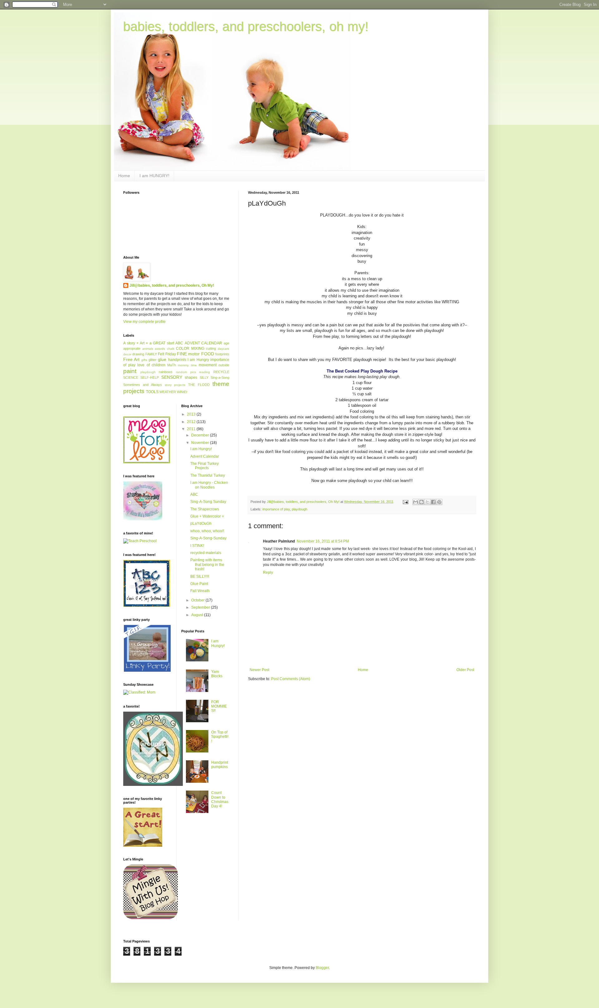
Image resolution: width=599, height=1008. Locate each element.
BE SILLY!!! (199, 576)
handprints (177, 360)
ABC (179, 343)
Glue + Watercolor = (207, 516)
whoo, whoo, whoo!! (207, 531)
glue (162, 359)
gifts (144, 360)
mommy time (187, 365)
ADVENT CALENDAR (203, 343)
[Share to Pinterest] (439, 502)
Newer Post (259, 670)
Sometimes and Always (142, 385)
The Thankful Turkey (207, 475)
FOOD (207, 353)
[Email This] (415, 502)
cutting (211, 348)
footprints (222, 354)
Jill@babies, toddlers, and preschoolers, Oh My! (171, 285)
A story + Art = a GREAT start (148, 343)
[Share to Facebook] (433, 502)
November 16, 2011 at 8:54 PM (323, 541)
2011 (192, 429)
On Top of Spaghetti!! (219, 736)
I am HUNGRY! (154, 175)
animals (147, 348)
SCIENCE (130, 377)
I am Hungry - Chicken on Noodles (209, 484)
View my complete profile (144, 321)
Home (124, 175)
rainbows (166, 372)
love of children (151, 365)
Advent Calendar (204, 456)
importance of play (276, 509)
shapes (191, 377)
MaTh (171, 365)
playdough (299, 509)
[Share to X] (427, 502)
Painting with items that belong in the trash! (207, 564)
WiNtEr (182, 392)
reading (204, 372)
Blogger (322, 968)
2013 (192, 414)
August (197, 615)
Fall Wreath (200, 591)
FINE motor (188, 353)
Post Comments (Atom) (290, 679)
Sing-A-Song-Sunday (208, 538)
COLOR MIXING (190, 348)
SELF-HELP (149, 377)
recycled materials (205, 553)
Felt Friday (167, 354)
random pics (186, 372)
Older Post (465, 670)
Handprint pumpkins (219, 764)
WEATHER (167, 392)
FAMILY (151, 354)
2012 (192, 422)
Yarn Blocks (216, 674)
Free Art (131, 359)
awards (160, 348)
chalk (170, 348)
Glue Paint (199, 584)
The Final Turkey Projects (204, 465)
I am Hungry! (201, 449)
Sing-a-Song (220, 377)
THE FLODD (199, 385)
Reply (268, 572)
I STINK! (197, 545)
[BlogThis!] (421, 502)
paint (129, 371)
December (200, 435)
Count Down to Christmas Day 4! (219, 799)
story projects (175, 385)
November (200, 443)
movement (208, 365)
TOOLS (152, 392)
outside (223, 365)
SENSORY (171, 377)
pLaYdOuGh (201, 523)
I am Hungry (198, 360)
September (201, 607)
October (198, 600)
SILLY (204, 377)
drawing (138, 354)
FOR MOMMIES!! (219, 706)
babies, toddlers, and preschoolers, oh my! (246, 26)
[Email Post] (405, 502)
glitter (153, 360)
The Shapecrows (204, 509)
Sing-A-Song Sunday (208, 501)
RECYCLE (221, 372)
